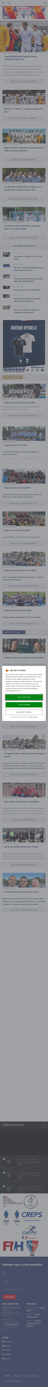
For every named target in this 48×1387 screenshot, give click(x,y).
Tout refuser (24, 705)
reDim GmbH (33, 717)
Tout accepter (24, 697)
